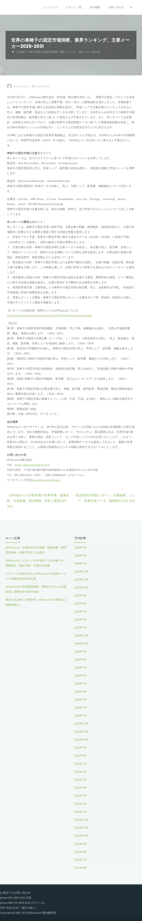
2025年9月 (80, 595)
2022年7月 (80, 859)
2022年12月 (81, 819)
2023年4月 (80, 787)
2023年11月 (81, 731)
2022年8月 (80, 851)
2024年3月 (80, 699)
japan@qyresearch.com (46, 480)
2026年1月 (80, 563)
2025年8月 (80, 603)
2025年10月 (81, 587)
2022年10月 (81, 835)
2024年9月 (80, 651)
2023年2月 (80, 803)
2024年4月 (80, 691)
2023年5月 (80, 779)
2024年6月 (80, 675)
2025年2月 (80, 619)
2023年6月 (80, 771)
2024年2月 (80, 707)
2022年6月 (80, 867)
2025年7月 (80, 611)
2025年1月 (80, 627)
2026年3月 (80, 547)
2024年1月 (80, 715)
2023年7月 (80, 763)
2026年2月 (80, 555)
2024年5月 (80, 683)
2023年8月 (80, 755)
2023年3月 (80, 795)
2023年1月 (80, 811)
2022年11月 (81, 827)
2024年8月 (80, 659)
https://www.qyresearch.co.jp (32, 464)
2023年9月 (80, 747)
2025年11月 (81, 579)
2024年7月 (80, 667)
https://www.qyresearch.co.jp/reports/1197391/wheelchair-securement (49, 315)
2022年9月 (80, 843)
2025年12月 (81, 571)
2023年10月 (81, 739)
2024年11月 (81, 635)
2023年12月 (81, 723)
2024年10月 (81, 643)
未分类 (21, 51)
